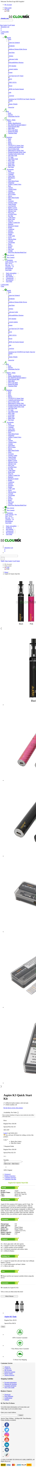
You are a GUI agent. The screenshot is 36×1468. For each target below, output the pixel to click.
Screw (10, 237)
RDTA (10, 144)
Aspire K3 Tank (10, 1317)
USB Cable (11, 236)
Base (9, 186)
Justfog (16, 69)
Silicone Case (12, 211)
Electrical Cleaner (13, 226)
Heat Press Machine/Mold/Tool (17, 252)
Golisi (16, 59)
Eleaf (10, 52)
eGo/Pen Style (12, 214)
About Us (7, 1367)
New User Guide (9, 1387)
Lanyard (10, 241)
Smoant (21, 89)
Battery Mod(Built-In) (14, 123)
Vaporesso (12, 99)
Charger (10, 187)
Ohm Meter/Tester (13, 181)
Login (5, 1133)
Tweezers (11, 201)
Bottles (10, 227)
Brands (9, 37)
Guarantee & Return (10, 1386)
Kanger (10, 72)
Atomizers (9, 137)
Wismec (10, 104)
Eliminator (11, 182)
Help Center (8, 8)
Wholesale (7, 1394)
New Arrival (10, 255)
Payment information (10, 1382)
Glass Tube (11, 176)
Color (6, 1140)
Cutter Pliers (11, 217)
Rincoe (10, 86)
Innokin (14, 66)
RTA (9, 140)
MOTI (10, 79)
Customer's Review (10, 1177)
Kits (7, 111)
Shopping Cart (5, 27)
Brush (10, 247)
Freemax (10, 56)
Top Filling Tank (13, 159)
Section (10, 246)
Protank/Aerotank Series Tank (17, 152)
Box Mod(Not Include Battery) (17, 125)
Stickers (10, 231)
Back (9, 39)
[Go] (3, 558)
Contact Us (7, 1368)
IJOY (10, 66)
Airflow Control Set (14, 222)
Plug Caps (11, 212)
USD (7, 9)
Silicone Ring (12, 239)
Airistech (17, 42)
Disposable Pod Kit (13, 116)
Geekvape (11, 59)
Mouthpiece (11, 177)
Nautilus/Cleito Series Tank (16, 154)
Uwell (9, 25)
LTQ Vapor (20, 76)
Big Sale (9, 265)
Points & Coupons (9, 1372)
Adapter (10, 191)
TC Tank (10, 157)
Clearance (9, 266)
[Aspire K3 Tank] (20, 1313)
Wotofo (15, 104)
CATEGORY (5, 32)
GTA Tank (11, 162)
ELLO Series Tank (13, 149)
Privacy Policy (8, 1373)
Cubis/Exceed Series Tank (15, 147)
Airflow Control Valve (14, 184)
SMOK (11, 89)
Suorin (17, 89)
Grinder (10, 251)
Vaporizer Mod (12, 133)
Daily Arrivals (11, 262)
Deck (9, 179)
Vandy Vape (30, 99)
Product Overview (9, 1176)
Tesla (9, 92)
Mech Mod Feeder (13, 197)
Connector (11, 229)
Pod (8, 263)
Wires (9, 199)
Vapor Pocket (12, 204)
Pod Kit (10, 114)
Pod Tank (11, 167)
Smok (13, 25)
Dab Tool (11, 249)
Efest (13, 52)
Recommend (9, 268)
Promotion (10, 260)
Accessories (10, 169)
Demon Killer (18, 49)
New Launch (10, 257)
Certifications (8, 1398)
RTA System (12, 194)
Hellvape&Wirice (13, 62)
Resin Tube (11, 219)
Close (2, 33)
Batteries (10, 224)
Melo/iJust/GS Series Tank (16, 150)
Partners (6, 1399)
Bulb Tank (11, 164)
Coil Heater (11, 242)
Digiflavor (11, 49)
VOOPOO (21, 99)
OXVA (14, 82)
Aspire (5, 25)
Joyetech (11, 69)
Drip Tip (10, 221)
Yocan (11, 107)
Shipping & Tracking (10, 1384)
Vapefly (10, 100)
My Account (8, 4)
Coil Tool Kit (12, 206)
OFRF (10, 82)
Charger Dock (12, 189)
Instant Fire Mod (13, 131)
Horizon (21, 62)
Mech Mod (11, 128)
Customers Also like (10, 1179)
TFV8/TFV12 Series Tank (16, 145)
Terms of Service (9, 1375)
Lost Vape (12, 76)
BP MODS (11, 46)
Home (6, 572)
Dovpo (25, 49)
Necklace (11, 232)
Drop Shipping (8, 1396)
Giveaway (7, 1174)
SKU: (5, 1156)
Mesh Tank (11, 165)
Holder (10, 234)
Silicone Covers (12, 209)
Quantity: (6, 1160)
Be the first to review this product (13, 1108)
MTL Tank (11, 160)
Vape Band (11, 192)
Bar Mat (10, 216)
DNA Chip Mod (13, 130)
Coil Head (11, 173)
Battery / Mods (11, 120)
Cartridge (11, 174)
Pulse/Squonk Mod (13, 126)
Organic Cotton (12, 202)
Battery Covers (12, 207)
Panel (9, 244)
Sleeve (10, 196)
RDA (9, 142)
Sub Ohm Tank (12, 155)
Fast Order (8, 270)
